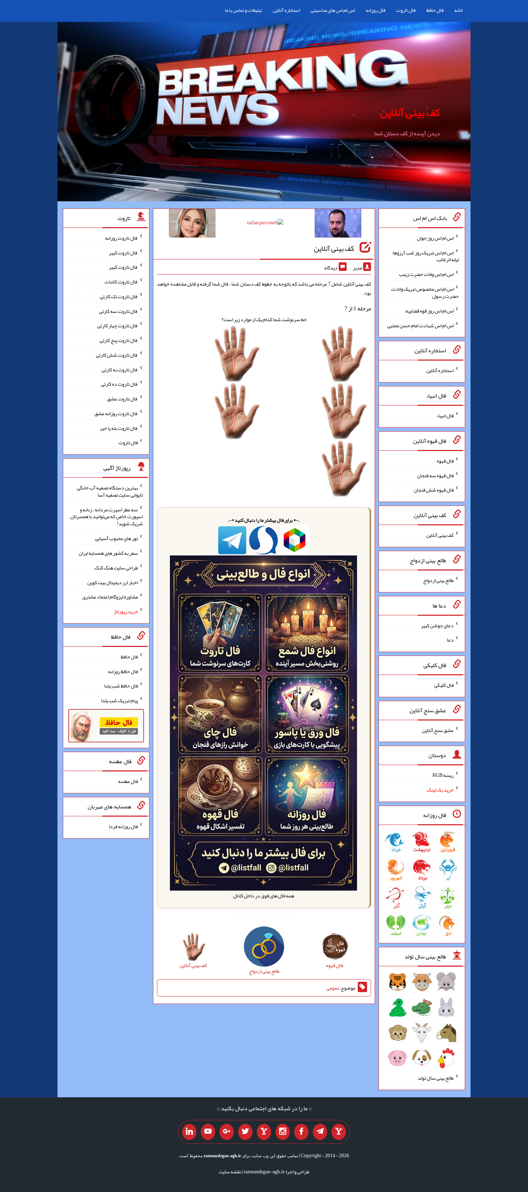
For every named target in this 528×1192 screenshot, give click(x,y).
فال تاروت (406, 10)
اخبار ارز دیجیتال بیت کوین (112, 582)
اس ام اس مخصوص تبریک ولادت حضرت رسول (425, 292)
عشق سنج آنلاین (438, 730)
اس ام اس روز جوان (435, 238)
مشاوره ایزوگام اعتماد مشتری (110, 597)
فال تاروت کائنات (121, 282)
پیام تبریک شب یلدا (119, 700)
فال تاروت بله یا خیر (119, 428)
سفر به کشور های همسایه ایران (108, 553)
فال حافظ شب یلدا (121, 686)
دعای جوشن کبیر (437, 625)
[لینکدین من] (189, 1132)
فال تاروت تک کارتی (119, 296)
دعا (450, 640)
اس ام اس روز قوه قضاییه (430, 311)
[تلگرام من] (320, 1132)
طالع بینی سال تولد (436, 1078)
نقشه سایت (230, 1172)
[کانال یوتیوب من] (208, 1132)
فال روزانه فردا (123, 826)
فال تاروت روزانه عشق (116, 413)
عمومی (332, 988)
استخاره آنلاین (286, 10)
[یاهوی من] (339, 1132)
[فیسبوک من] (301, 1132)
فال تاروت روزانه (121, 238)
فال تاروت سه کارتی (118, 311)
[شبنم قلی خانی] (192, 225)
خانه (458, 10)
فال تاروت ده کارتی (119, 384)
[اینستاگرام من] (282, 1132)
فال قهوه (445, 461)
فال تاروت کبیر (123, 252)
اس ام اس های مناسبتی (333, 10)
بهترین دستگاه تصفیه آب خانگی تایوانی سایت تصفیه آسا (110, 491)
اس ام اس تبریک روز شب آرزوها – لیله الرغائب (425, 255)
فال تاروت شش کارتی (117, 355)
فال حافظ (435, 10)
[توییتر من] (245, 1132)
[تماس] (264, 1132)
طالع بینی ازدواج (438, 580)
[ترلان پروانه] (265, 224)
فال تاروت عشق (122, 399)
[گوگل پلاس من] (226, 1132)
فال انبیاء (445, 415)
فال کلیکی (444, 685)
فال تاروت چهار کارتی (117, 325)
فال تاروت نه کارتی (120, 369)
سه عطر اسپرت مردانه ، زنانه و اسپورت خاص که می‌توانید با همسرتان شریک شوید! (106, 516)
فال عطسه (128, 781)
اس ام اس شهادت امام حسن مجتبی (420, 325)
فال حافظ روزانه (123, 671)
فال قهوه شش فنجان (434, 490)
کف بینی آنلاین (410, 112)
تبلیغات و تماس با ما (243, 10)
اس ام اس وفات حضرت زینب (426, 274)
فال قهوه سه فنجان (435, 475)
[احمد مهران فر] (338, 225)
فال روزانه (375, 10)
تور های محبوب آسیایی (116, 538)
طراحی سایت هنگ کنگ (116, 568)
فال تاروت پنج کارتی (118, 340)
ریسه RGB (443, 775)
